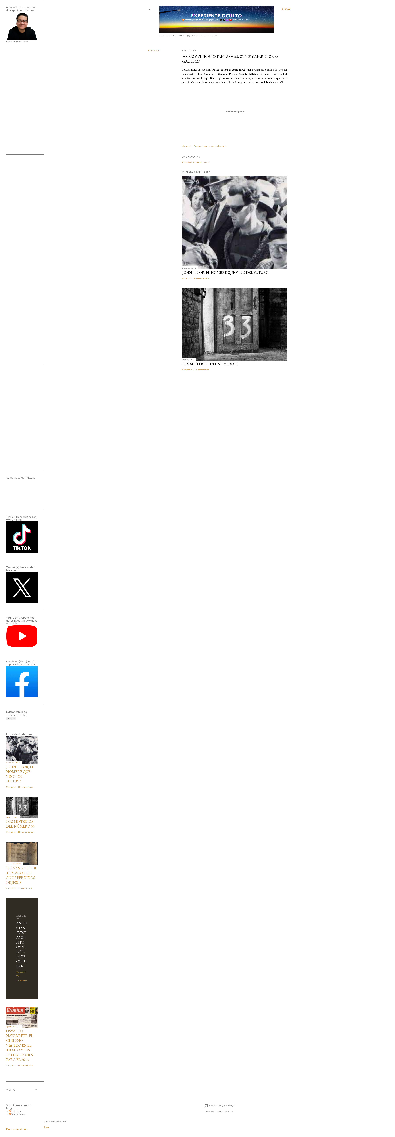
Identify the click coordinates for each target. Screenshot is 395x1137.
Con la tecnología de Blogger (222, 1105)
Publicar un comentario (195, 162)
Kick (172, 35)
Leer (46, 1127)
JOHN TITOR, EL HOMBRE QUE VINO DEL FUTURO (225, 272)
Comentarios (18, 1114)
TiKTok (163, 35)
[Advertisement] (22, 102)
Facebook (210, 35)
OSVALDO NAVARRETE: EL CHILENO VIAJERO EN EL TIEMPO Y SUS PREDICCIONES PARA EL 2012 (19, 1045)
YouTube (197, 35)
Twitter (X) (183, 35)
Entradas (16, 1111)
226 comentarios (201, 369)
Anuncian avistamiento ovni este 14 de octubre (21, 945)
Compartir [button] (153, 50)
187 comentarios (201, 278)
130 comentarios (25, 1065)
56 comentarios (25, 888)
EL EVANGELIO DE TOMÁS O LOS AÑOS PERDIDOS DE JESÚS (21, 875)
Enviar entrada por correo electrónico (210, 146)
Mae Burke (228, 1111)
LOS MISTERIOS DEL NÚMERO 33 (210, 363)
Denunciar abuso (16, 1129)
